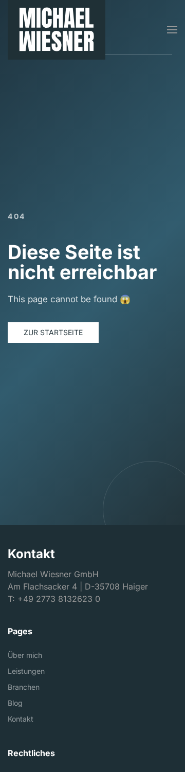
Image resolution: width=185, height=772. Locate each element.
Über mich (25, 655)
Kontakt (20, 718)
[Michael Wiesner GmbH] (56, 30)
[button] (172, 30)
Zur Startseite (53, 332)
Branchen (24, 687)
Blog (15, 703)
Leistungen (26, 671)
